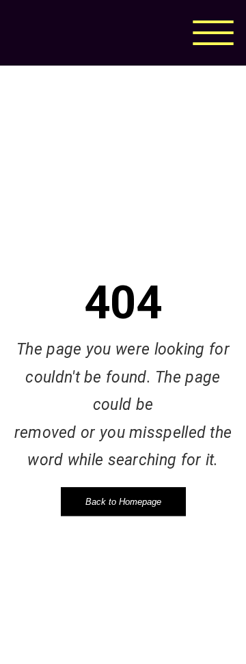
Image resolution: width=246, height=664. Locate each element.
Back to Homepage (123, 502)
